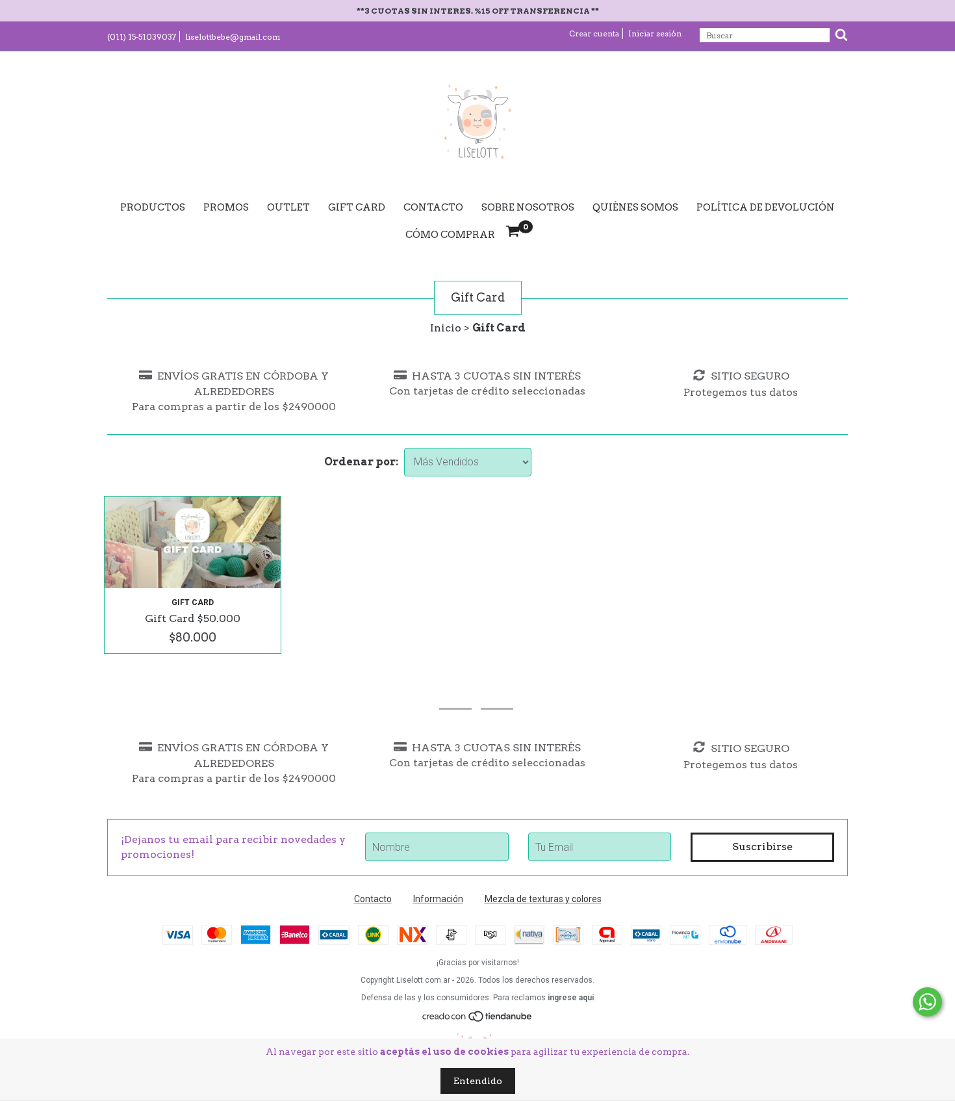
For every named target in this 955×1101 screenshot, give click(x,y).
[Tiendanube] (478, 1020)
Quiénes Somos (635, 207)
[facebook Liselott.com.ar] (497, 691)
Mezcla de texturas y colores (543, 899)
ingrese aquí (571, 997)
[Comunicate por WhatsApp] (927, 1002)
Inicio (445, 328)
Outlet (288, 207)
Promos (226, 207)
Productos (152, 207)
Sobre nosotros (527, 207)
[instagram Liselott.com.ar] (455, 691)
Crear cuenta (594, 33)
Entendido (477, 1081)
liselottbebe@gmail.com (232, 37)
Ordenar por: (361, 462)
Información (438, 899)
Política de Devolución (765, 207)
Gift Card (356, 207)
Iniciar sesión (654, 33)
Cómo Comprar (450, 234)
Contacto (433, 207)
